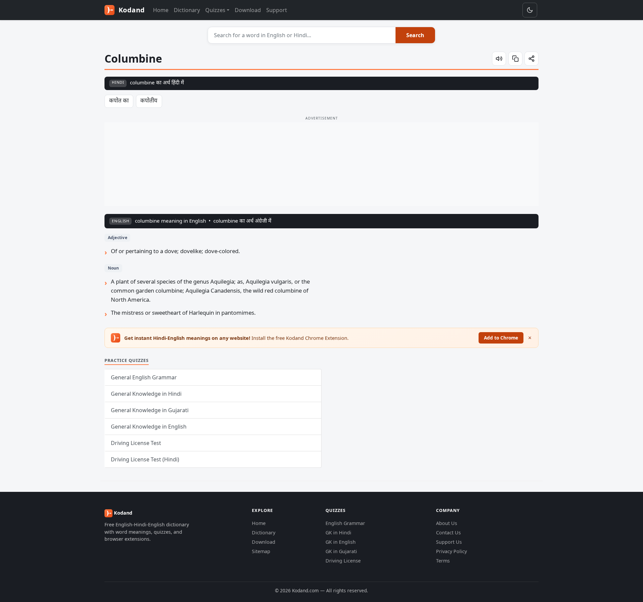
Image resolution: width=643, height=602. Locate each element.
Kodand (131, 9)
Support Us (449, 542)
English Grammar (345, 523)
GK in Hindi (338, 532)
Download (248, 10)
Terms (443, 560)
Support (276, 10)
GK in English (341, 542)
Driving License (343, 560)
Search (415, 35)
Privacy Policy (451, 551)
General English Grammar (144, 377)
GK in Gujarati (341, 551)
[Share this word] (531, 59)
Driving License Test (136, 443)
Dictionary (187, 10)
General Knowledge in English (149, 426)
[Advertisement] (321, 164)
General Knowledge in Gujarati (150, 410)
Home (160, 10)
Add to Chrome (501, 337)
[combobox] (302, 35)
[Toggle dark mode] (529, 10)
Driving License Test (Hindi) (145, 459)
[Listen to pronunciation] (499, 59)
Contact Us (448, 532)
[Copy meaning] (515, 59)
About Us (446, 523)
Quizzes (215, 10)
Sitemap (261, 551)
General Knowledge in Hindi (146, 393)
